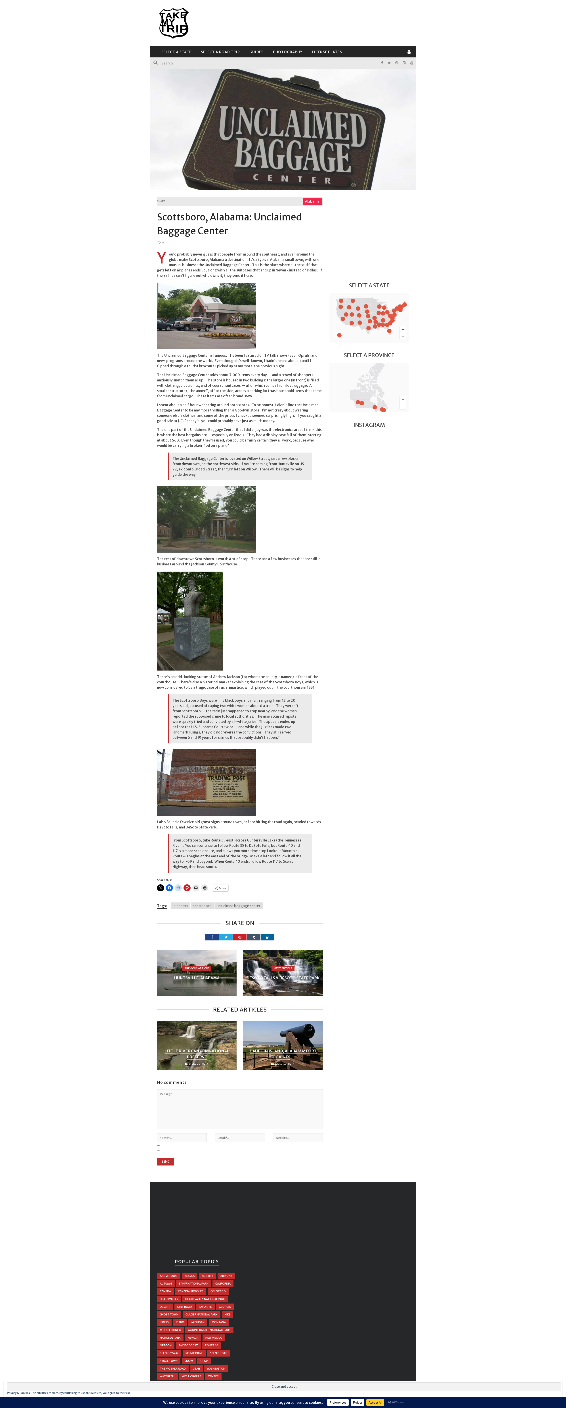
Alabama (312, 201)
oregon (166, 1345)
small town (169, 1361)
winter (213, 1376)
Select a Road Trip (220, 52)
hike (227, 1314)
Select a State (176, 52)
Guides (256, 52)
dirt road (184, 1306)
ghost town (169, 1314)
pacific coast (188, 1345)
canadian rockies (190, 1291)
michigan (198, 1322)
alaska (190, 1275)
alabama (181, 906)
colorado (218, 1291)
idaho (180, 1322)
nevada (193, 1337)
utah (196, 1368)
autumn (166, 1283)
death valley (169, 1299)
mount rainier (170, 1330)
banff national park (193, 1283)
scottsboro (202, 906)
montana (219, 1322)
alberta (207, 1275)
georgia (225, 1306)
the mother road (173, 1368)
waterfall (167, 1376)
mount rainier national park (209, 1330)
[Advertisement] (328, 22)
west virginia (191, 1376)
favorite (205, 1306)
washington (216, 1368)
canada (165, 1291)
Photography (287, 52)
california (223, 1283)
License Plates (327, 52)
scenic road (219, 1353)
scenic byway (169, 1353)
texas (204, 1361)
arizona (226, 1275)
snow (189, 1361)
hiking (164, 1322)
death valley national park (205, 1299)
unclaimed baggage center (238, 906)
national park (170, 1337)
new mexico (213, 1337)
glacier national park (201, 1314)
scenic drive (194, 1353)
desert (165, 1306)
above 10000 (169, 1275)
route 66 (211, 1345)
